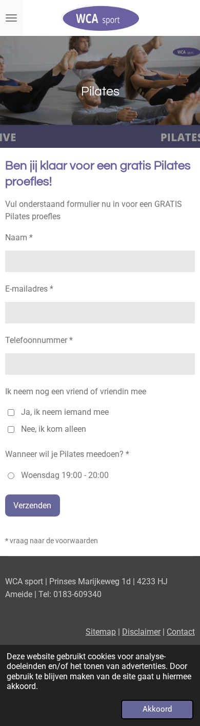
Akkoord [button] (157, 709)
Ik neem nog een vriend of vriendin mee (75, 391)
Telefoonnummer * (39, 340)
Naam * (19, 237)
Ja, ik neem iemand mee (65, 412)
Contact (181, 632)
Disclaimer (141, 632)
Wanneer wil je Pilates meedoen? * (67, 454)
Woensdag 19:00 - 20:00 (65, 475)
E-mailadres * (29, 289)
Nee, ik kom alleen (53, 429)
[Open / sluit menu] (11, 18)
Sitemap (101, 632)
